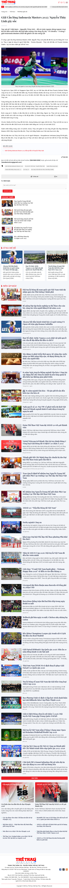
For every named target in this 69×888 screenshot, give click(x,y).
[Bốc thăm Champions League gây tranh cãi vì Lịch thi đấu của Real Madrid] (11, 638)
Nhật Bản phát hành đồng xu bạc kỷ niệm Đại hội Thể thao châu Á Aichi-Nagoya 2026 (52, 832)
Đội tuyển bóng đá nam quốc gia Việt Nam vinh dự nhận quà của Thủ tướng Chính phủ (44, 290)
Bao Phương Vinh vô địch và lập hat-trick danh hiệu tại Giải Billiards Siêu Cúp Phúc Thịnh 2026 (45, 698)
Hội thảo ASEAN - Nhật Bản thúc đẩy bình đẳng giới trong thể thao (17, 825)
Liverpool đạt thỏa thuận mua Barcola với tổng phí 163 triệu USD (44, 586)
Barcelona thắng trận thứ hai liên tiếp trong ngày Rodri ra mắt (44, 602)
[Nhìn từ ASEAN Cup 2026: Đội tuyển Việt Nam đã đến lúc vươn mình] (11, 558)
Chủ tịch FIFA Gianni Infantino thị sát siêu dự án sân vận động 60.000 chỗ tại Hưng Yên (44, 763)
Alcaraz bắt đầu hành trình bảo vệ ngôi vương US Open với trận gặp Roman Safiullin (11, 268)
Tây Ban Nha (25, 612)
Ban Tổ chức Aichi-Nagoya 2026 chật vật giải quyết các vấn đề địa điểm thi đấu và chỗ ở (34, 268)
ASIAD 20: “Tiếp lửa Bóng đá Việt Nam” (39, 508)
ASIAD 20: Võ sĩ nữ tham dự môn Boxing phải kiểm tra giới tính (51, 839)
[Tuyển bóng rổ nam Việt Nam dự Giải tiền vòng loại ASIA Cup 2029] (57, 257)
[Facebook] (60, 869)
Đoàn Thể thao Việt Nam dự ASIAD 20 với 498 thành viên (45, 426)
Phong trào (25, 548)
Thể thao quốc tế (6, 262)
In (56, 176)
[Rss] (67, 869)
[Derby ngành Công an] (11, 527)
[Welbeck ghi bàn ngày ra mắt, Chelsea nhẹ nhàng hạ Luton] (11, 622)
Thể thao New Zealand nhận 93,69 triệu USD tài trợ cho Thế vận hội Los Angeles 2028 (17, 837)
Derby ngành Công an (32, 522)
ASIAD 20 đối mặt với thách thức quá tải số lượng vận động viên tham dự (52, 825)
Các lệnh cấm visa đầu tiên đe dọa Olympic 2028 (16, 805)
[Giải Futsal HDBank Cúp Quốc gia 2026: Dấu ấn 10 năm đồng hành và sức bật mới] (11, 654)
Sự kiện (24, 301)
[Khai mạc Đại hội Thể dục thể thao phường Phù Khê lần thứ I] (11, 542)
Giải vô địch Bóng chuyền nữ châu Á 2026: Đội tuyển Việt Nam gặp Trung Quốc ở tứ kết (43, 715)
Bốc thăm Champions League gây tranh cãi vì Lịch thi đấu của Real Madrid (44, 634)
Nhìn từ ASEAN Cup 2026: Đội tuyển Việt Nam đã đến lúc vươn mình (44, 554)
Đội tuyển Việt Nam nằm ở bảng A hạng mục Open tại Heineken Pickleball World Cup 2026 (44, 731)
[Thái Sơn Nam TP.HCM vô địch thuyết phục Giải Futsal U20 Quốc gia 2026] (11, 670)
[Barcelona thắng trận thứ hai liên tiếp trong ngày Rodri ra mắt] (11, 606)
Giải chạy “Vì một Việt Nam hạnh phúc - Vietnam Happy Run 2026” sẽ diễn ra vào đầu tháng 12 (43, 570)
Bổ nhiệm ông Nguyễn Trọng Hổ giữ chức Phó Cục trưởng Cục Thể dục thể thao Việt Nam (44, 492)
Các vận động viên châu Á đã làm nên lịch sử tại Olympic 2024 (17, 818)
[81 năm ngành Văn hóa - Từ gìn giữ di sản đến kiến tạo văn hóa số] (11, 396)
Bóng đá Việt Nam (27, 452)
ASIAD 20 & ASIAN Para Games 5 (51, 784)
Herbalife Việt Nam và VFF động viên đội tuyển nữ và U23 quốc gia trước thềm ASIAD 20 (52, 818)
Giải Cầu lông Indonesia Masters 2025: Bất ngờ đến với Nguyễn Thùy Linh (24, 150)
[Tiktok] (64, 869)
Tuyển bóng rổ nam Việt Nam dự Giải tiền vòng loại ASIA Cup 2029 (56, 268)
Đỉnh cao (25, 693)
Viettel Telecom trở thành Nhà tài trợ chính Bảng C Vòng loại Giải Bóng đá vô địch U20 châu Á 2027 (44, 442)
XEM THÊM (34, 778)
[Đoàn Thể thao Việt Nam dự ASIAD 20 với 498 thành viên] (11, 430)
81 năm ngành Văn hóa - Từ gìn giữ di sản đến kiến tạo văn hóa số (44, 391)
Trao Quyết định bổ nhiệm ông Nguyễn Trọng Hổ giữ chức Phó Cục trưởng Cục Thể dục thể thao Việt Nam (45, 475)
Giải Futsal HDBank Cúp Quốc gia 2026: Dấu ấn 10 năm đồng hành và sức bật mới (44, 650)
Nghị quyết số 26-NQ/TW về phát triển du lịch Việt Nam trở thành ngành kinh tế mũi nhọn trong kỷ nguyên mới (44, 409)
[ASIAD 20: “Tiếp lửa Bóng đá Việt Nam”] (11, 513)
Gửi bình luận (7, 191)
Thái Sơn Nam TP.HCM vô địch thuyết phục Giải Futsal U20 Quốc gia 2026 (43, 666)
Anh (23, 596)
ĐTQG (24, 564)
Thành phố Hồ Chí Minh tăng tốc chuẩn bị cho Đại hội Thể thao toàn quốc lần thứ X (44, 458)
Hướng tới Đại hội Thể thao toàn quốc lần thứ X (33, 468)
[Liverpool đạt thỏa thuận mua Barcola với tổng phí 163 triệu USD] (11, 590)
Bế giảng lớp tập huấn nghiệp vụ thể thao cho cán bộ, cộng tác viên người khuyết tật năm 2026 (44, 306)
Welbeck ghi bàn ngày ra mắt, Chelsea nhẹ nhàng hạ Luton (45, 618)
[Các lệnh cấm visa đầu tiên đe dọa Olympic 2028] (17, 792)
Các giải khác (26, 531)
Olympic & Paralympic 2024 (15, 784)
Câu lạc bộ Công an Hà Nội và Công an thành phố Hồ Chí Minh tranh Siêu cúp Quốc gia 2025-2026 (44, 747)
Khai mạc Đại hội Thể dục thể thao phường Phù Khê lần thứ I (45, 538)
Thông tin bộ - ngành (27, 367)
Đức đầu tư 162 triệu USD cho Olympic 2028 (16, 831)
